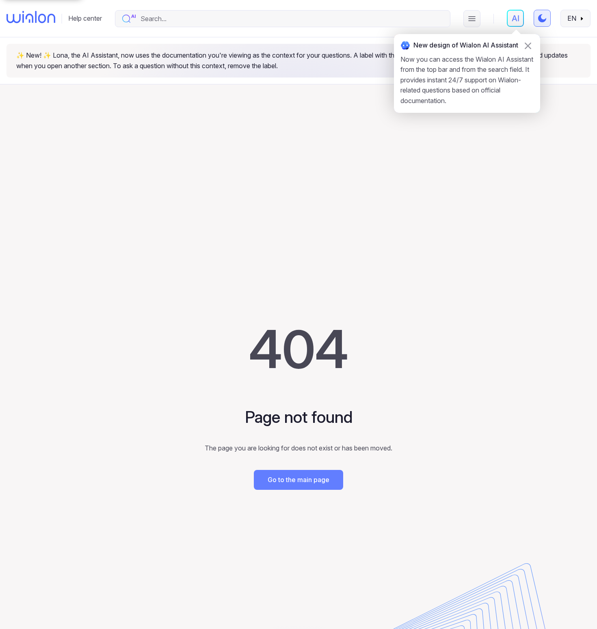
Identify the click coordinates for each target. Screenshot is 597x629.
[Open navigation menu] (471, 18)
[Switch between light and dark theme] (542, 18)
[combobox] (291, 19)
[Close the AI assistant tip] (528, 46)
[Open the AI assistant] (515, 18)
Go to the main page (298, 480)
